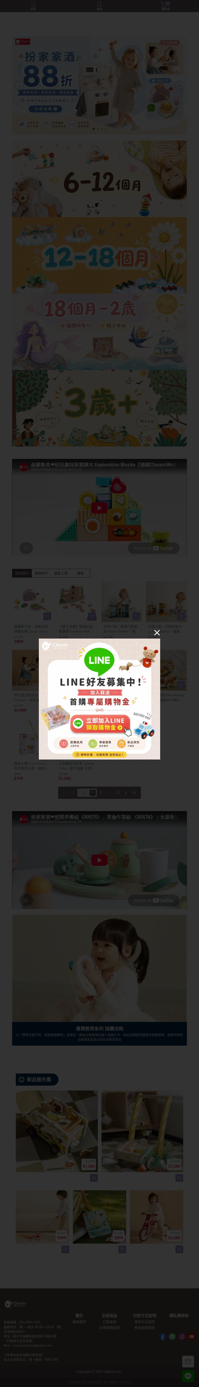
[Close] (157, 632)
